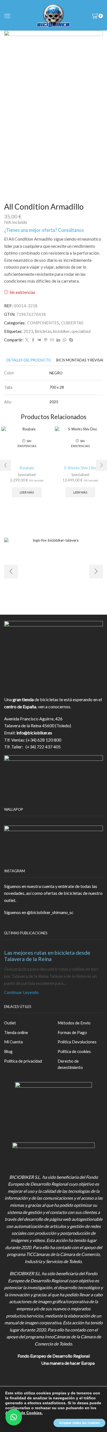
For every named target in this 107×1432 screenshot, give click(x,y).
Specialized (27, 474)
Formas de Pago (72, 1032)
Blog (8, 1051)
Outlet (10, 1022)
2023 (28, 331)
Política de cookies (74, 1051)
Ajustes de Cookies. (24, 1413)
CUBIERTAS (72, 322)
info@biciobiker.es (34, 732)
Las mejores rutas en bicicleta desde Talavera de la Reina (47, 955)
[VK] (39, 340)
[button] (13, 1417)
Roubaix (26, 467)
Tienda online (16, 1032)
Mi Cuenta (13, 1041)
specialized (81, 331)
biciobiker (61, 331)
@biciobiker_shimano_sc (50, 912)
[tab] (29, 360)
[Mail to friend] (52, 340)
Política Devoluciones (77, 1041)
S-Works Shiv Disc (80, 467)
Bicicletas (43, 331)
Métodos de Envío (74, 1022)
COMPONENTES (43, 322)
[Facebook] (33, 340)
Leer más (27, 492)
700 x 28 (56, 387)
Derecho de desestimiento (70, 1064)
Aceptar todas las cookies (79, 1423)
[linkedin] (58, 340)
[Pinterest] (46, 340)
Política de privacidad (23, 1060)
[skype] (70, 340)
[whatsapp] (64, 340)
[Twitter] (27, 340)
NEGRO (56, 372)
